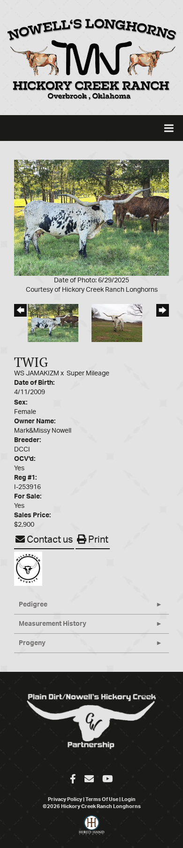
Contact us (49, 540)
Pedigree (33, 604)
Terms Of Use (101, 799)
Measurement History (52, 624)
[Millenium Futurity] (30, 568)
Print (97, 540)
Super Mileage (88, 373)
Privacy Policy (65, 799)
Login (129, 799)
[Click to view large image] (91, 217)
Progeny (32, 643)
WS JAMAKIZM (36, 373)
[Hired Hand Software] (92, 829)
